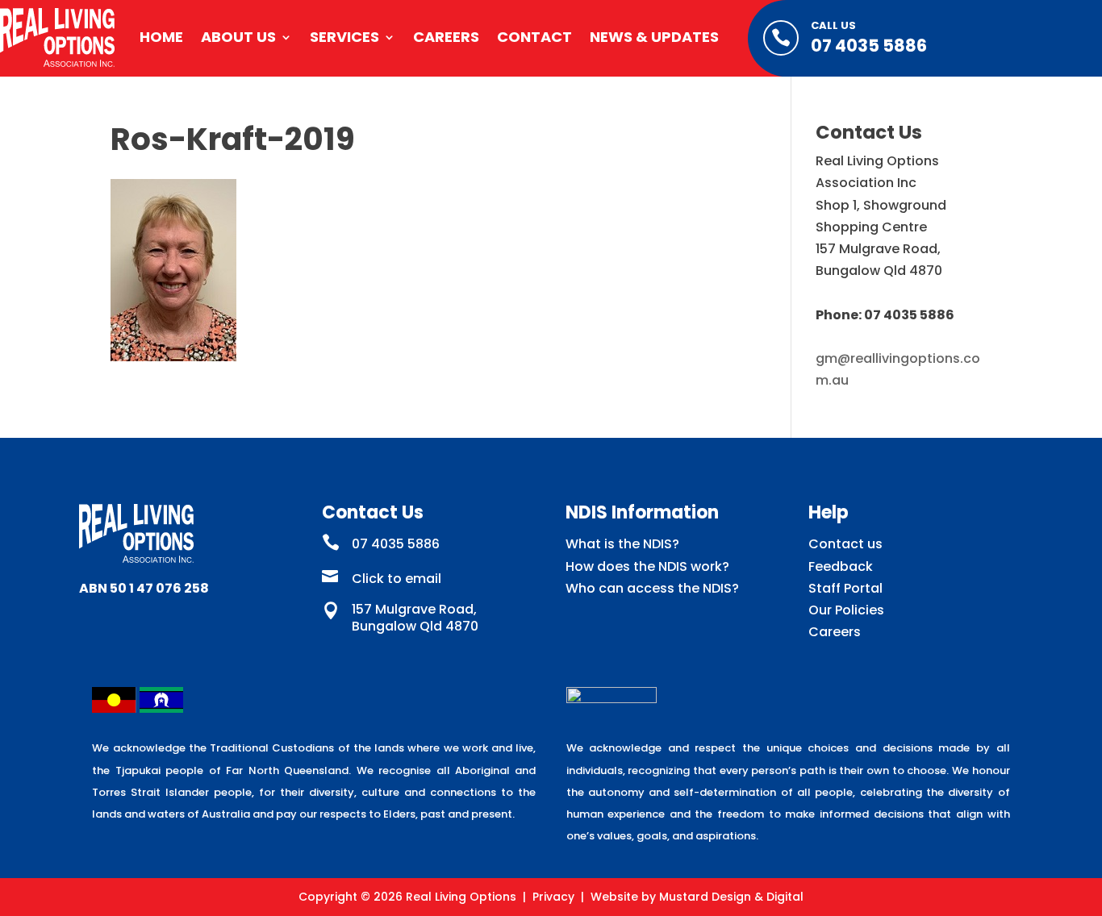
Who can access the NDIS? (652, 588)
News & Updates (654, 37)
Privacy (553, 897)
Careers (446, 37)
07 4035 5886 (869, 45)
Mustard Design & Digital (731, 897)
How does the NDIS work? (647, 566)
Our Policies (846, 610)
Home (161, 37)
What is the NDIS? (622, 544)
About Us (238, 37)
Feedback (840, 566)
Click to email (396, 578)
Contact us (845, 544)
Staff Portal (845, 588)
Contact (534, 37)
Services (344, 37)
